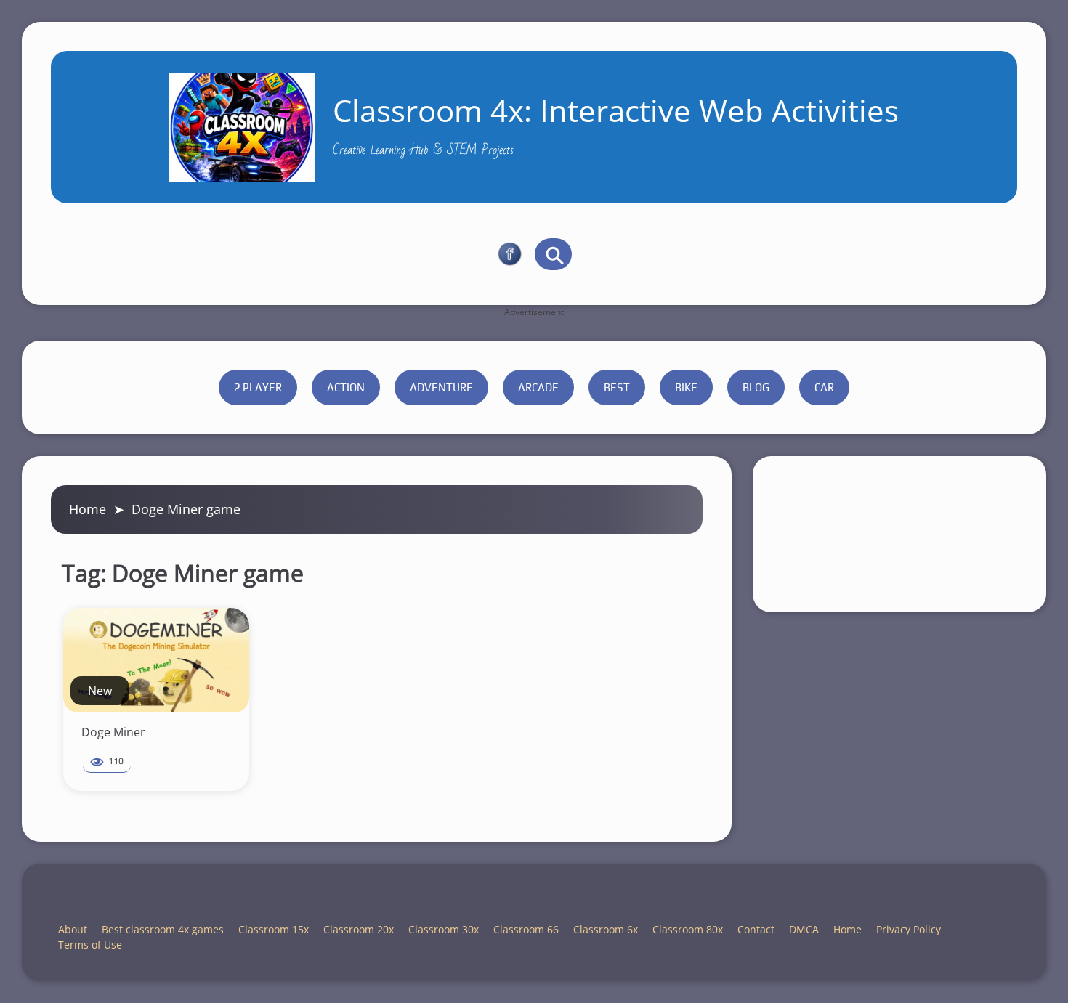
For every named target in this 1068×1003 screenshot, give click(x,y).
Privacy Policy (908, 929)
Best (617, 387)
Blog (756, 387)
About (72, 929)
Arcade (538, 387)
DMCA (804, 929)
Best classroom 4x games (163, 929)
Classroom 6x (605, 929)
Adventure (441, 387)
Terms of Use (90, 944)
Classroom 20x (358, 929)
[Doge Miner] (156, 660)
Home (87, 509)
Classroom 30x (443, 929)
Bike (686, 387)
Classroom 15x (273, 929)
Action (346, 387)
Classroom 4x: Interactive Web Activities (616, 110)
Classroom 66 (526, 929)
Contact (755, 929)
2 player (258, 387)
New (100, 691)
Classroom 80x (687, 929)
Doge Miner (113, 732)
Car (824, 387)
